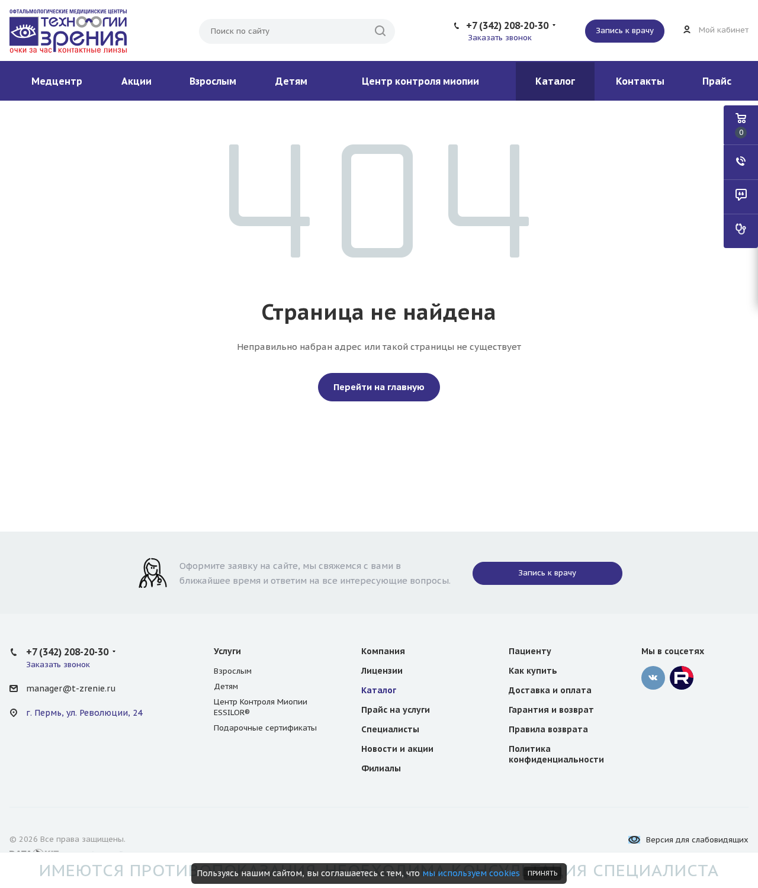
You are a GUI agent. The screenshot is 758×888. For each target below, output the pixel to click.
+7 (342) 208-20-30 (507, 25)
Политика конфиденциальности (556, 754)
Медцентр (56, 81)
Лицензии (382, 670)
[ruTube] (681, 678)
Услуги (227, 651)
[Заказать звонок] (741, 162)
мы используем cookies (471, 873)
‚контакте (653, 678)
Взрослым (213, 81)
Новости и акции (397, 749)
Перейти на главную (379, 386)
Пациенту (530, 651)
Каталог (555, 81)
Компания (383, 651)
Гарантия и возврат (551, 709)
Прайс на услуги (395, 709)
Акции (136, 81)
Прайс (716, 81)
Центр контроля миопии (420, 81)
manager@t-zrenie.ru (70, 688)
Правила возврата (548, 729)
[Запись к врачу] (741, 231)
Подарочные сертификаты (265, 728)
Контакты (640, 81)
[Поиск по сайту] (380, 31)
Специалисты (390, 729)
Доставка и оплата (550, 690)
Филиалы (381, 768)
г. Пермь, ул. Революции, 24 (84, 712)
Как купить (533, 670)
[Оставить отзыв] (741, 196)
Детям (291, 81)
